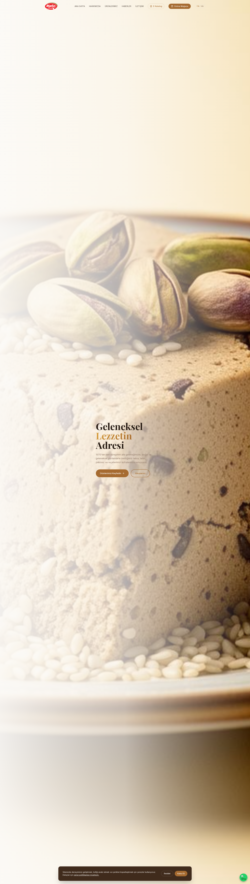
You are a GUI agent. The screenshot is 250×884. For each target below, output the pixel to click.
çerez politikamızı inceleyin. (86, 875)
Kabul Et (181, 873)
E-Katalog (157, 6)
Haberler (126, 6)
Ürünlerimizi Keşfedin (110, 473)
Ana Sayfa (80, 6)
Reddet (167, 873)
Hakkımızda (95, 6)
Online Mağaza (181, 6)
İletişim (139, 6)
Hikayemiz (140, 473)
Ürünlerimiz (111, 6)
